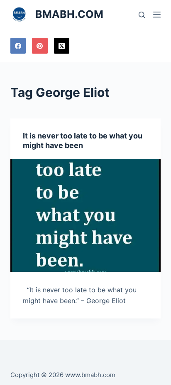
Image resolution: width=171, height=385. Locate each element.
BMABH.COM (69, 14)
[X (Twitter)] (62, 46)
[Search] (142, 15)
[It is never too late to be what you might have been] (85, 215)
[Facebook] (18, 46)
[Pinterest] (40, 46)
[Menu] (157, 14)
